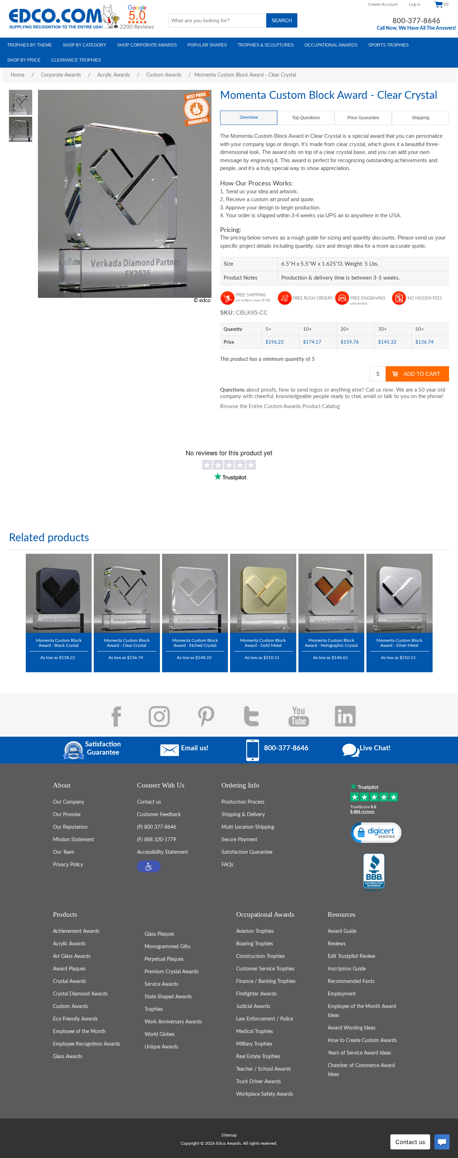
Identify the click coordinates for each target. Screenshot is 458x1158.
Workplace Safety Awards (264, 1094)
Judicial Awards (253, 1006)
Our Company (68, 802)
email (370, 396)
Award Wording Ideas (351, 1028)
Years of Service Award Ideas (359, 1053)
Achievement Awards (76, 931)
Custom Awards (70, 1006)
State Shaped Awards (168, 996)
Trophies (154, 1009)
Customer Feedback (159, 814)
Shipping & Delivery (243, 814)
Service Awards (161, 984)
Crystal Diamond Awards (80, 994)
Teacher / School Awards (263, 1069)
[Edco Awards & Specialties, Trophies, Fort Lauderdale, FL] (374, 873)
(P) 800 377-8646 (156, 827)
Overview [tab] (249, 117)
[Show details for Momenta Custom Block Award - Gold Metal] (263, 593)
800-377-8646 (416, 21)
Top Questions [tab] (306, 117)
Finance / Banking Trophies (266, 981)
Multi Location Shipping (247, 827)
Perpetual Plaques (164, 959)
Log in (414, 4)
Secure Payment (239, 839)
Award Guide (342, 931)
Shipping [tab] (420, 117)
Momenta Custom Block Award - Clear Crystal (127, 642)
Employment (342, 994)
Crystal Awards (69, 981)
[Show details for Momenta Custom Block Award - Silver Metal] (399, 593)
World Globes (160, 1034)
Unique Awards (161, 1047)
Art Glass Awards (72, 956)
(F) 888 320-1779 (156, 839)
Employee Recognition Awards (86, 1044)
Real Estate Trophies (258, 1056)
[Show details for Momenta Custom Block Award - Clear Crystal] (127, 593)
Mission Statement (73, 839)
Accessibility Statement (162, 852)
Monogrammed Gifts (167, 946)
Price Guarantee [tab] (363, 117)
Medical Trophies (254, 1031)
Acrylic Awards (69, 943)
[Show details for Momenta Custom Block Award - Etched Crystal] (195, 593)
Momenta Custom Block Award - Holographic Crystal (331, 642)
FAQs (227, 864)
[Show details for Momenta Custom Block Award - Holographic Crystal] (331, 593)
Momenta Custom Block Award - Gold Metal (263, 642)
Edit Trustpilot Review (351, 956)
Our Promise (67, 814)
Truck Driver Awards (258, 1081)
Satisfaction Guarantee (246, 852)
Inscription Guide (347, 969)
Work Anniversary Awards (173, 1021)
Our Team (63, 852)
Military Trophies (254, 1044)
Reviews (337, 943)
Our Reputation (70, 827)
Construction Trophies (260, 956)
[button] (149, 866)
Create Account (383, 4)
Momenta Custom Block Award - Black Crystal (59, 642)
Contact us (149, 802)
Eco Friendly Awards (75, 1019)
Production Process (242, 802)
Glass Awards (67, 1056)
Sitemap (229, 1135)
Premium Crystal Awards (172, 971)
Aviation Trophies (255, 931)
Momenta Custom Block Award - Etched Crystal (195, 642)
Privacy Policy (68, 864)
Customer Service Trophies (265, 969)
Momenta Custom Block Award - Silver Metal (399, 642)
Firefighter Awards (256, 994)
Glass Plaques (159, 934)
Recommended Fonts (351, 981)
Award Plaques (69, 969)
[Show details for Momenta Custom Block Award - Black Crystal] (59, 593)
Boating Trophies (254, 943)
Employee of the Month (79, 1031)
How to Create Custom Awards (362, 1040)
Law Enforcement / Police (264, 1019)
